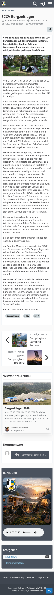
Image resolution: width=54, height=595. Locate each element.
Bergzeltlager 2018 (17, 408)
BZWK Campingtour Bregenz (16, 359)
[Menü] (50, 4)
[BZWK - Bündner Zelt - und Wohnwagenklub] (3, 4)
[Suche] (35, 4)
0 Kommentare (35, 23)
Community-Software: (27, 588)
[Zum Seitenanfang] (49, 590)
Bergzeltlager (13, 316)
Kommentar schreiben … (33, 454)
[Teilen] (49, 29)
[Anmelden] (43, 4)
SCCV (26, 316)
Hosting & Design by (27, 590)
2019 (36, 316)
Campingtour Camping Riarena (38, 341)
